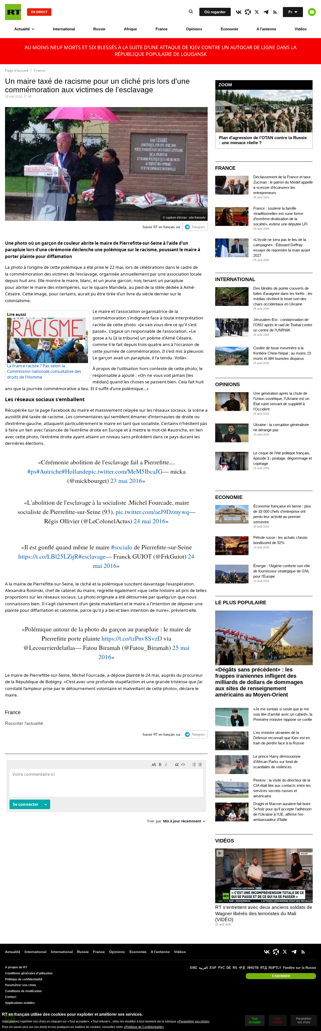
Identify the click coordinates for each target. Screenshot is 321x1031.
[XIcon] (257, 12)
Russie (99, 29)
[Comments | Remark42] (106, 793)
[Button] (312, 12)
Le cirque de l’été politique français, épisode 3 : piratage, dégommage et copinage (282, 458)
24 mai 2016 (150, 521)
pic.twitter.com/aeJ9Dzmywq (152, 511)
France (161, 29)
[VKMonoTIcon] (239, 12)
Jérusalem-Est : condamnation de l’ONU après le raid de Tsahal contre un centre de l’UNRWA (282, 324)
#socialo (121, 547)
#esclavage (92, 556)
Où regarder (215, 12)
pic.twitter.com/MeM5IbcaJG (125, 471)
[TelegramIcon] (266, 12)
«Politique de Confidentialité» (144, 1027)
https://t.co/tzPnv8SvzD (132, 638)
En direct (39, 12)
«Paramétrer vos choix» (193, 1021)
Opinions (194, 29)
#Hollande (75, 471)
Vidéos (301, 29)
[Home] (13, 12)
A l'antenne (266, 29)
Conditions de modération (23, 991)
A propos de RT (16, 967)
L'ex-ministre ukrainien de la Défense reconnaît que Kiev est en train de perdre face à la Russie (281, 737)
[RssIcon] (275, 12)
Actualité (22, 29)
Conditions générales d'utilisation (28, 973)
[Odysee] (248, 12)
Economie (229, 29)
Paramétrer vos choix (20, 985)
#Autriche (49, 471)
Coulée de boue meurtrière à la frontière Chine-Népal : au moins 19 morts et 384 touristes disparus (282, 353)
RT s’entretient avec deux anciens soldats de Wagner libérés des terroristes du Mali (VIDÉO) (263, 913)
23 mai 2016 (126, 480)
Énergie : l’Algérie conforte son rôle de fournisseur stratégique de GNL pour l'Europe (281, 571)
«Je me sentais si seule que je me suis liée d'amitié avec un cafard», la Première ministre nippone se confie (282, 714)
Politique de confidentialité (23, 979)
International (64, 29)
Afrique (130, 29)
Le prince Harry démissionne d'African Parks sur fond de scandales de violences (276, 761)
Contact (10, 997)
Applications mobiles (20, 1003)
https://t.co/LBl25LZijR (48, 556)
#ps (31, 471)
